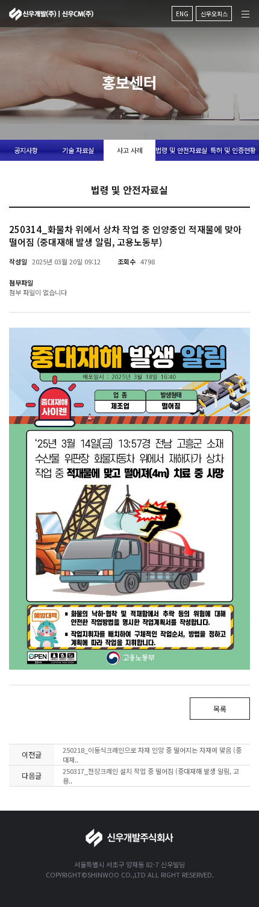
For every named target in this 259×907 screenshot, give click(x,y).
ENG (182, 13)
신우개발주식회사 (51, 14)
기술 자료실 (78, 150)
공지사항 (26, 150)
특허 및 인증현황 (233, 150)
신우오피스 (214, 13)
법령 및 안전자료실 (181, 150)
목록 (219, 708)
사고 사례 (130, 150)
